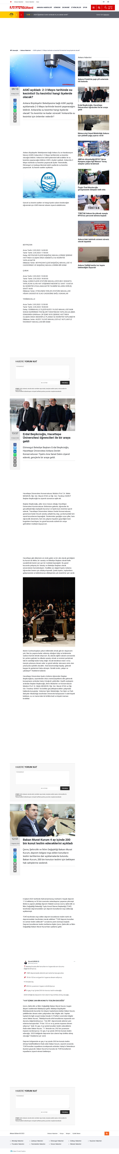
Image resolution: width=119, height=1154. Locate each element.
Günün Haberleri (29, 2)
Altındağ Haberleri (17, 1141)
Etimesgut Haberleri (57, 1141)
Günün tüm (102, 15)
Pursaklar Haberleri (18, 1144)
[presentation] (16, 15)
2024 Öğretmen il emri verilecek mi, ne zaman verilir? (51, 15)
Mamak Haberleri (75, 1144)
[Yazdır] (14, 117)
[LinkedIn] (14, 107)
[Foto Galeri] (108, 2)
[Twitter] (14, 103)
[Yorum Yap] (14, 120)
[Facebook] (14, 100)
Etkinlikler (76, 7)
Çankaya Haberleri (37, 1141)
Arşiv (37, 2)
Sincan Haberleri (56, 1144)
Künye (62, 1133)
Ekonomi (65, 7)
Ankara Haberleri (18, 2)
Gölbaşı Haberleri (75, 1141)
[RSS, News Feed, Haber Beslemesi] (106, 1133)
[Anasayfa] (11, 2)
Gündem (57, 7)
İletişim (68, 1133)
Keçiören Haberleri (96, 1141)
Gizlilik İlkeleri (76, 1133)
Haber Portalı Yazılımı (19, 1151)
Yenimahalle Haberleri (38, 1144)
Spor (85, 7)
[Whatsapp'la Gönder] (14, 110)
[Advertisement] (59, 34)
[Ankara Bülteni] (21, 7)
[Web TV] (104, 2)
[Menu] (93, 7)
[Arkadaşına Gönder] (14, 113)
